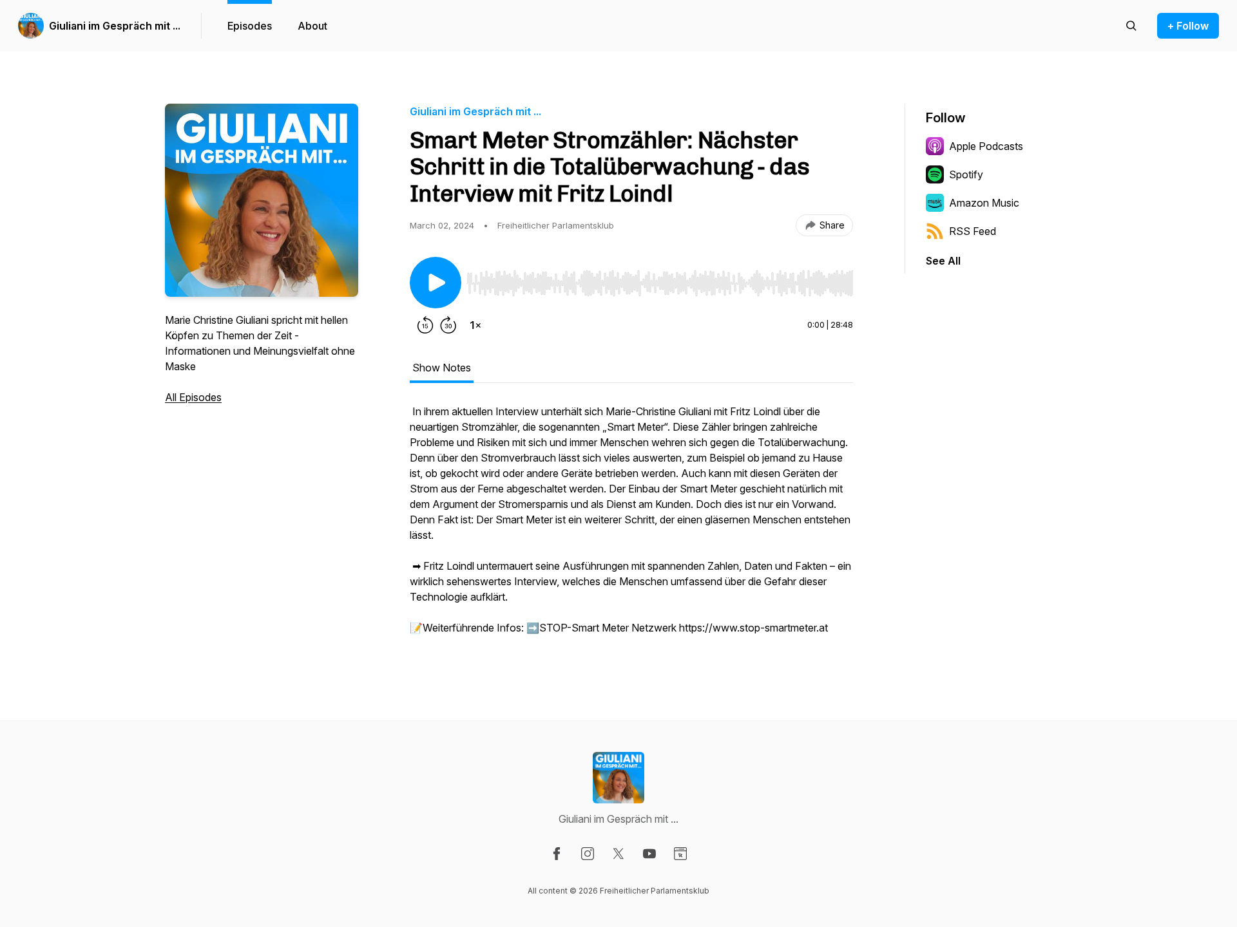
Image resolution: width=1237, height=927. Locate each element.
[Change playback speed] (475, 325)
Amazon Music (984, 202)
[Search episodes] (1131, 25)
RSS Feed (972, 231)
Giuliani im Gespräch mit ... (114, 25)
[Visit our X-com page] (618, 853)
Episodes (249, 25)
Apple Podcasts (986, 146)
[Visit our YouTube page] (649, 853)
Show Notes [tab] (441, 367)
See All (943, 260)
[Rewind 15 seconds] (425, 325)
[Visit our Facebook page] (556, 853)
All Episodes (193, 397)
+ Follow (1188, 25)
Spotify (966, 174)
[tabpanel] (631, 526)
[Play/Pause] (435, 282)
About (312, 25)
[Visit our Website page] (680, 853)
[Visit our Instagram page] (587, 853)
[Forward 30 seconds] (448, 325)
